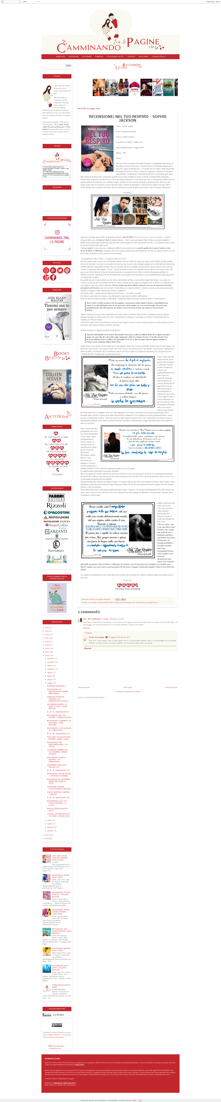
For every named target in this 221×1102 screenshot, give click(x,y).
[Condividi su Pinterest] (125, 599)
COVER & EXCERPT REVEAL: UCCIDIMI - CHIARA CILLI (58, 815)
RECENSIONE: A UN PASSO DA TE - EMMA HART (59, 729)
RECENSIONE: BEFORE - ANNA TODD (61, 949)
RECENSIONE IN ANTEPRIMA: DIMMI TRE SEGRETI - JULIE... (59, 781)
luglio (49, 676)
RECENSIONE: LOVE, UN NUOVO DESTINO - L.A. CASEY (57, 803)
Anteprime (87, 56)
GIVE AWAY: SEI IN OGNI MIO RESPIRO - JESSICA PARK (59, 738)
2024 (47, 627)
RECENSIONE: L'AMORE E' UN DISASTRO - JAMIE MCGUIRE (59, 722)
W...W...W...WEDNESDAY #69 (58, 797)
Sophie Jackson (153, 602)
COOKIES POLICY (158, 56)
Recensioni (74, 56)
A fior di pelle (92, 602)
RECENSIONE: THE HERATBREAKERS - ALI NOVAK (57, 744)
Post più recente (84, 687)
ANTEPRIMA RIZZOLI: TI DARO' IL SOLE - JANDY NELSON (57, 706)
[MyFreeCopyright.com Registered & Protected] (57, 1047)
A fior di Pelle (127, 237)
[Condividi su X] (120, 599)
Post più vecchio (171, 687)
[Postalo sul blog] (118, 599)
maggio (50, 683)
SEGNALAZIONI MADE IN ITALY (57, 809)
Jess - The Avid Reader (92, 618)
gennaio (50, 830)
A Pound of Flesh (103, 602)
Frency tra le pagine (97, 637)
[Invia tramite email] (116, 599)
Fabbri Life (118, 602)
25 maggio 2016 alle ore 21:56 (112, 619)
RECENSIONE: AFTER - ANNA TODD (61, 876)
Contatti (131, 56)
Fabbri (111, 602)
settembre (51, 669)
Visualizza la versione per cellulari (127, 691)
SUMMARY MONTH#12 (56, 686)
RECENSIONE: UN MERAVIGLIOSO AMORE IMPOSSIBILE (57, 691)
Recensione (143, 602)
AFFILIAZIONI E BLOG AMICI (61, 986)
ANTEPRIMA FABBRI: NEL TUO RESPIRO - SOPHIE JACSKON (57, 752)
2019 (47, 645)
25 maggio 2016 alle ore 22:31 (119, 637)
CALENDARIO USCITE (115, 56)
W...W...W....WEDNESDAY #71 (58, 733)
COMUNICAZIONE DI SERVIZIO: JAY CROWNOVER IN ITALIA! (57, 699)
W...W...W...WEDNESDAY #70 (58, 770)
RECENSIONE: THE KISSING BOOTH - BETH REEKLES (61, 931)
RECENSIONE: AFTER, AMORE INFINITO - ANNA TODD (61, 911)
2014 (47, 838)
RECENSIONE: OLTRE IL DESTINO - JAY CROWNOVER (56, 759)
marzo (49, 823)
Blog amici (143, 56)
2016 (47, 655)
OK (140, 1100)
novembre (51, 662)
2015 (47, 835)
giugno (50, 679)
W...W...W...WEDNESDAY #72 (58, 712)
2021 (47, 638)
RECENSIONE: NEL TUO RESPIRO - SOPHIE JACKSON (59, 716)
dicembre (50, 658)
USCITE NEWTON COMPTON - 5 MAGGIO (59, 793)
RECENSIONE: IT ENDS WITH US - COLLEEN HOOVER (61, 894)
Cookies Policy (79, 1064)
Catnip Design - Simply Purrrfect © (64, 1083)
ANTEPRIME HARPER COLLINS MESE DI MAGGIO (59, 787)
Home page (60, 56)
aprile (49, 820)
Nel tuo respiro (127, 602)
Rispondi (86, 628)
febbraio (50, 827)
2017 (47, 652)
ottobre (50, 665)
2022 (47, 634)
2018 (47, 648)
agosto (49, 672)
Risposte (89, 633)
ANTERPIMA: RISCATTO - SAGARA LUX (57, 766)
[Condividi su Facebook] (122, 599)
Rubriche (99, 56)
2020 (47, 641)
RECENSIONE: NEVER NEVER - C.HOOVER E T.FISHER (59, 774)
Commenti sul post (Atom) (94, 697)
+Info (134, 1100)
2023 (47, 631)
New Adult (136, 602)
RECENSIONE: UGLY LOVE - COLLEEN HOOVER (60, 967)
